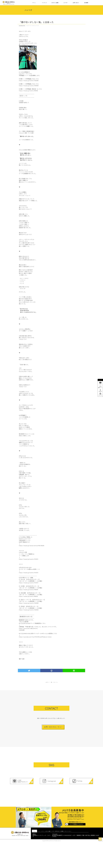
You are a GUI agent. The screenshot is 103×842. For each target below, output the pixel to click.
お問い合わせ (76, 2)
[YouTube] (100, 382)
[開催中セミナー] (100, 386)
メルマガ (65, 2)
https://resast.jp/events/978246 (28, 589)
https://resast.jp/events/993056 (28, 91)
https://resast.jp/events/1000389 (28, 80)
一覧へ (51, 682)
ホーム (34, 2)
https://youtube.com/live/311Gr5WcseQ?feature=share (35, 637)
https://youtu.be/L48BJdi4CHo (28, 628)
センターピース (29, 25)
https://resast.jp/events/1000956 (28, 603)
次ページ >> (56, 682)
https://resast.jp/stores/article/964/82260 (31, 545)
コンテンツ (44, 2)
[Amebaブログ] (100, 393)
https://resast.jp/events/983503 (28, 596)
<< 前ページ (47, 682)
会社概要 (86, 2)
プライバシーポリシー (67, 831)
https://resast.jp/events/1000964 (29, 610)
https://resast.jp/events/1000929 (28, 85)
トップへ (100, 840)
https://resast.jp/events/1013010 (28, 559)
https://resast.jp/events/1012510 (28, 572)
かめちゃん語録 (54, 2)
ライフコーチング (36, 25)
